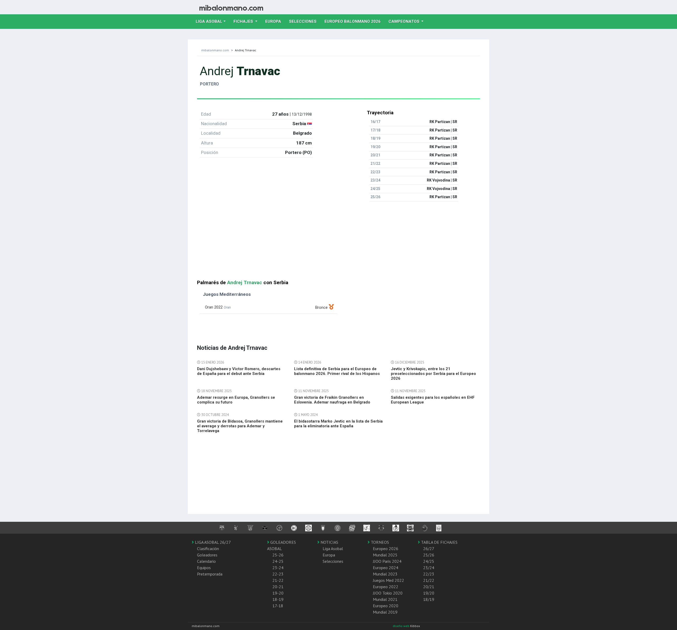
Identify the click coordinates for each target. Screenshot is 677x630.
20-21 (277, 586)
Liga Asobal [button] (209, 21)
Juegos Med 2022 (388, 580)
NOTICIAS (328, 542)
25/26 (428, 555)
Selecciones (305, 21)
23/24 (428, 567)
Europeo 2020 (385, 605)
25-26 (277, 555)
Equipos (204, 567)
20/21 (428, 586)
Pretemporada (209, 574)
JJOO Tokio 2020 (387, 593)
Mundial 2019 (385, 612)
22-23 (277, 574)
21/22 (428, 580)
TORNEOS (379, 542)
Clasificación (208, 548)
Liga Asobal (333, 548)
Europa (275, 21)
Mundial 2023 (385, 574)
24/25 (428, 561)
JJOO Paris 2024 (387, 561)
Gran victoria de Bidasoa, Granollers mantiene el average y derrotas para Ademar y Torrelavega (240, 426)
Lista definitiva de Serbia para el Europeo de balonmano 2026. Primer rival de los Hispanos (337, 371)
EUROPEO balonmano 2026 (354, 21)
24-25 (277, 561)
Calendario (206, 561)
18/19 (428, 599)
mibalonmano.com (215, 50)
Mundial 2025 (385, 555)
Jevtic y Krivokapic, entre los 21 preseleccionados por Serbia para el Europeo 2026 (433, 373)
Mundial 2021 (385, 599)
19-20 (277, 593)
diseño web (401, 626)
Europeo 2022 (385, 586)
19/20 (428, 593)
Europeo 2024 (385, 567)
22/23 (428, 574)
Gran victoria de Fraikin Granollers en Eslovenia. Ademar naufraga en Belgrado (332, 400)
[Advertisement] (338, 243)
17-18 (277, 605)
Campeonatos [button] (404, 21)
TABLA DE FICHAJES (439, 542)
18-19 (277, 599)
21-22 (277, 580)
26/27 (428, 548)
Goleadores (207, 555)
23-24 (277, 567)
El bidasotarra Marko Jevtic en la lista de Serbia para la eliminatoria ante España (338, 423)
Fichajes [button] (244, 21)
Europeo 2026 (385, 548)
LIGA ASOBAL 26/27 (212, 542)
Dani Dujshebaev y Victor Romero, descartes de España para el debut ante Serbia (238, 371)
